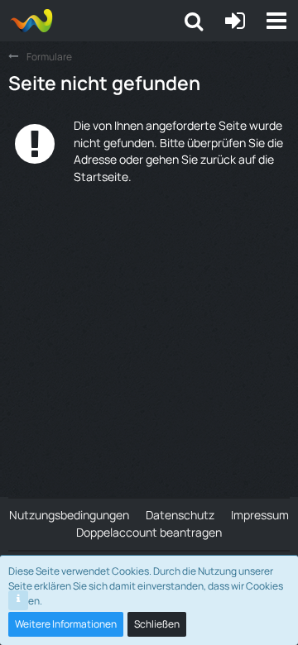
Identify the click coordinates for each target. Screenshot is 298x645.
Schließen (157, 624)
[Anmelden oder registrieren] (235, 20)
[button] (276, 20)
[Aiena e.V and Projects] (31, 20)
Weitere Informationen (66, 624)
